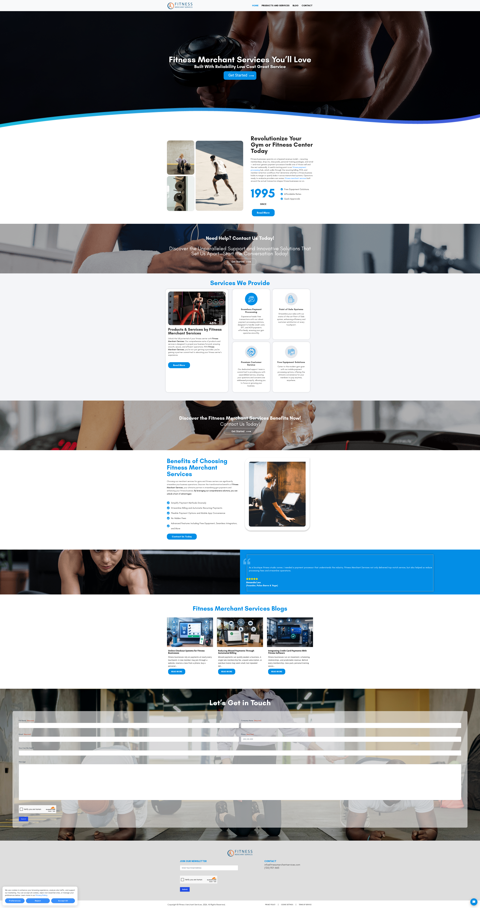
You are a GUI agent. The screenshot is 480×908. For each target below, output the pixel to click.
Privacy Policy (41, 895)
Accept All (63, 901)
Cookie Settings (287, 904)
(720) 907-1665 (271, 867)
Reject (38, 901)
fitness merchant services (295, 178)
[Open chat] (474, 901)
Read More (176, 671)
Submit (23, 819)
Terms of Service (305, 904)
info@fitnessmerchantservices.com (282, 864)
